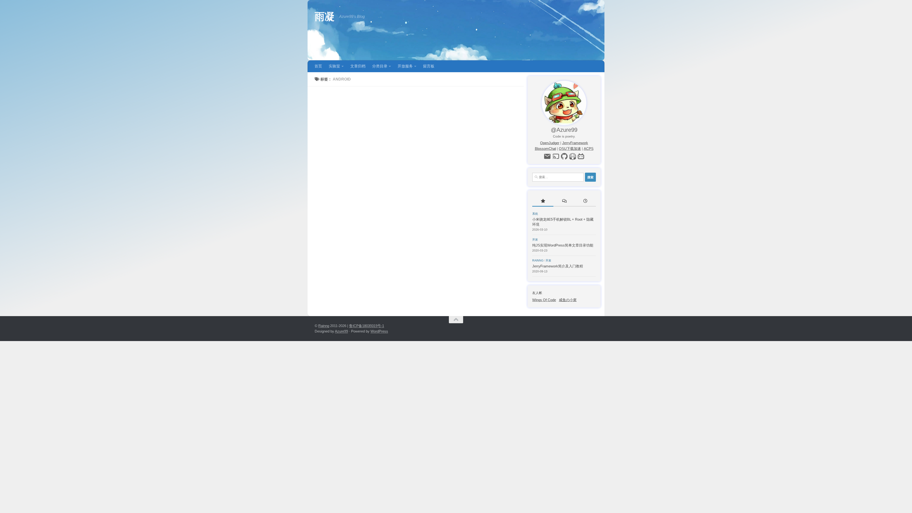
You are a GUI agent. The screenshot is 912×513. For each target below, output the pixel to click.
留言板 (428, 66)
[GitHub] (564, 156)
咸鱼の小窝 (568, 300)
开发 (535, 239)
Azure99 (341, 331)
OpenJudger (549, 143)
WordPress (379, 331)
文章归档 (358, 66)
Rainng (537, 260)
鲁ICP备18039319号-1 (366, 326)
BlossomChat (545, 149)
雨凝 (324, 16)
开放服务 (405, 66)
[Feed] (555, 156)
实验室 (334, 66)
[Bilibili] (581, 156)
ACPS (589, 149)
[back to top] (456, 319)
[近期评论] (564, 201)
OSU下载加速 (570, 149)
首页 (318, 66)
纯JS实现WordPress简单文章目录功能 (562, 245)
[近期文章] (585, 201)
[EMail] (547, 156)
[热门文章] (542, 201)
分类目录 (379, 66)
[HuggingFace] (573, 156)
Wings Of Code (544, 300)
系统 (535, 213)
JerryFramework (575, 143)
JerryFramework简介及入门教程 (557, 266)
